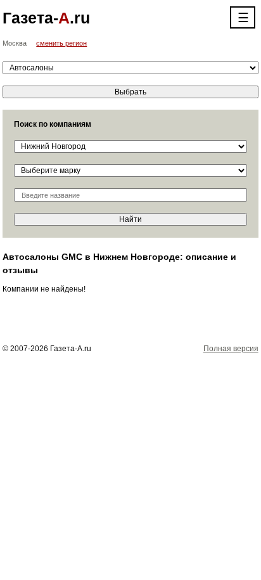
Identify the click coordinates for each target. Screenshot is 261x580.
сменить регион (61, 43)
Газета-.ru (46, 18)
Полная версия (230, 348)
